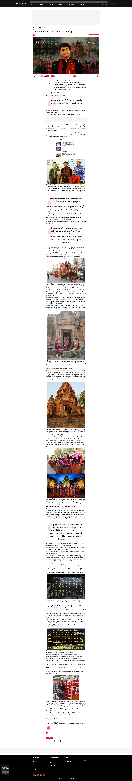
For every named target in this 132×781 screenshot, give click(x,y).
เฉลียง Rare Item (52, 758)
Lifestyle (35, 765)
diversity (42, 27)
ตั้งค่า (5, 773)
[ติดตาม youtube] (44, 775)
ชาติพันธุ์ (48, 741)
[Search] (106, 2)
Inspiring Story (52, 765)
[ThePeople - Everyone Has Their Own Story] (20, 4)
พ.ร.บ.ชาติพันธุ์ (63, 741)
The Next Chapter (69, 761)
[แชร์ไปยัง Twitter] (38, 35)
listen (68, 757)
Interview (36, 757)
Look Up (34, 769)
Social (34, 760)
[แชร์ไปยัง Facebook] (36, 35)
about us (68, 766)
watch (52, 762)
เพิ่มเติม (3, 769)
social (35, 27)
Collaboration (54, 757)
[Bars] (112, 3)
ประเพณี (52, 741)
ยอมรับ (5, 771)
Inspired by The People (70, 758)
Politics (34, 758)
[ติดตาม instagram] (41, 775)
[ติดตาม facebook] (34, 775)
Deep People (52, 764)
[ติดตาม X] (37, 775)
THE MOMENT (68, 762)
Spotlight (51, 766)
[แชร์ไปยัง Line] (41, 35)
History (34, 766)
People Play (68, 760)
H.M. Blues (51, 760)
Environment (35, 762)
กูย (59, 741)
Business (34, 761)
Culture (34, 764)
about (68, 765)
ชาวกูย (56, 741)
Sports (34, 768)
